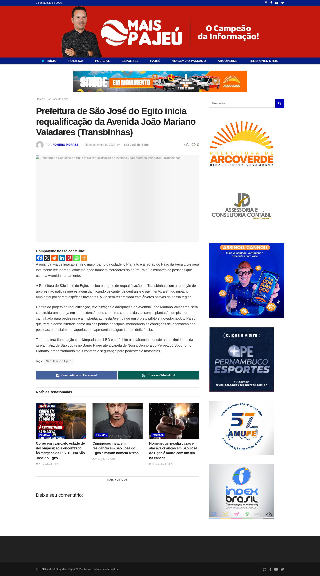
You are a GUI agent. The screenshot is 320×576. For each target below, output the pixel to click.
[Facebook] (39, 258)
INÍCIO (52, 61)
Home (39, 99)
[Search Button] (279, 103)
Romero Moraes (65, 144)
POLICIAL (102, 61)
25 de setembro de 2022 (100, 144)
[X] (47, 258)
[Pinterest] (69, 258)
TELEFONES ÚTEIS (263, 61)
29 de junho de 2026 (162, 464)
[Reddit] (54, 258)
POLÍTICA (75, 61)
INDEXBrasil (43, 569)
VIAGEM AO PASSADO (189, 61)
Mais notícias (117, 479)
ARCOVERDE (227, 61)
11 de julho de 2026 (104, 459)
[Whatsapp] (76, 258)
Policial (44, 435)
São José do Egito (57, 99)
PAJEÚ (155, 61)
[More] (84, 258)
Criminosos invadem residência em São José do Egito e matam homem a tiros (115, 448)
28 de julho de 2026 (48, 464)
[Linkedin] (62, 258)
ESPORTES (130, 61)
